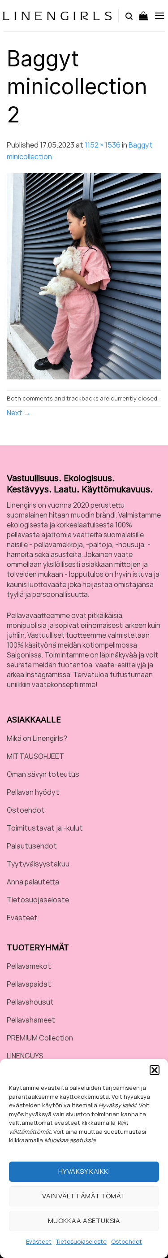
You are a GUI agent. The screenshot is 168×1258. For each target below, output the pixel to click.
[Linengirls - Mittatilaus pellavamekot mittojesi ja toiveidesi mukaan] (57, 16)
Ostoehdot (126, 1241)
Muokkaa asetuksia (84, 1220)
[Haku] (129, 15)
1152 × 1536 (103, 145)
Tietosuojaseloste (81, 1241)
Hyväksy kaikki (84, 1171)
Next (19, 413)
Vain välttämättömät (84, 1196)
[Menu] (159, 15)
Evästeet (39, 1241)
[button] (154, 1070)
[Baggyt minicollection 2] (84, 276)
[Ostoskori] (143, 16)
